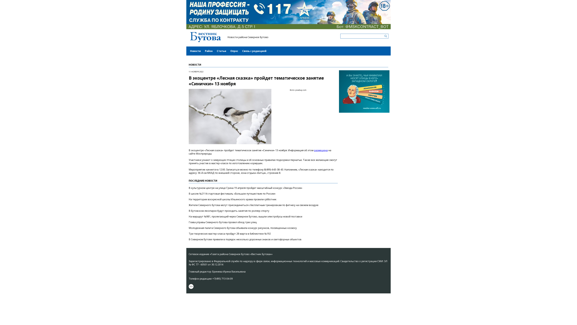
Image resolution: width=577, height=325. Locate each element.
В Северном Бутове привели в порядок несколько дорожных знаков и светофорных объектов (245, 239)
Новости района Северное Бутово (247, 37)
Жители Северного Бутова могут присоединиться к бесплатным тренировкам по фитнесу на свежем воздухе (253, 205)
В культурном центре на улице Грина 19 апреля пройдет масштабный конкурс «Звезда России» (245, 188)
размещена (321, 150)
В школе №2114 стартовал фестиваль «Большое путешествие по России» (232, 193)
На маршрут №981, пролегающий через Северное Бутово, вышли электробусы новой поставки (245, 216)
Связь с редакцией (254, 51)
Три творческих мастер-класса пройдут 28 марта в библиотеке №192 (230, 233)
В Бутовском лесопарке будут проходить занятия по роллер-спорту (229, 210)
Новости (195, 51)
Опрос (234, 51)
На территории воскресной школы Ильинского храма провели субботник (232, 199)
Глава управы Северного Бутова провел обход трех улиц (223, 222)
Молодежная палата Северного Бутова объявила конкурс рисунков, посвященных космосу (243, 228)
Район (209, 51)
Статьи (221, 51)
